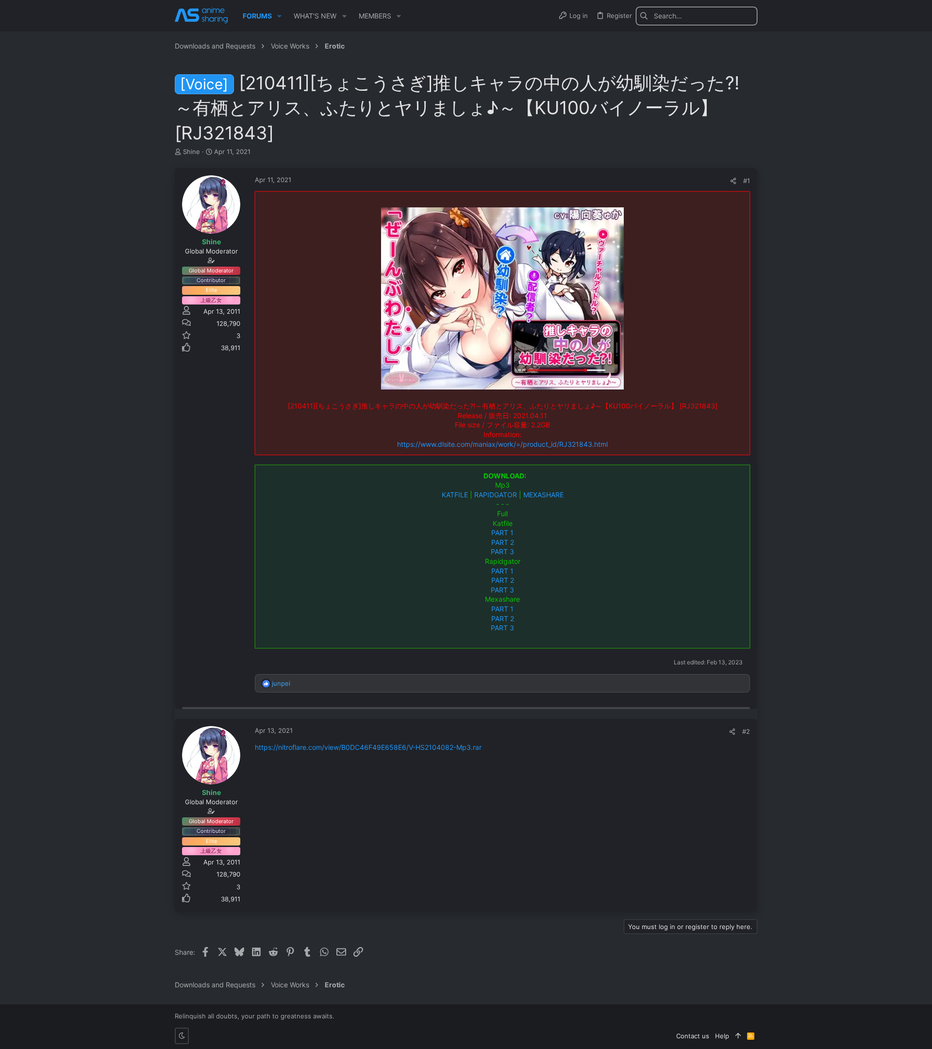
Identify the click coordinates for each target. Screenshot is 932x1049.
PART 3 (502, 551)
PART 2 (502, 542)
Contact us (692, 1036)
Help (722, 1036)
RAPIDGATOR (495, 495)
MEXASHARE (543, 495)
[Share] (733, 181)
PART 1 (502, 532)
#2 (746, 731)
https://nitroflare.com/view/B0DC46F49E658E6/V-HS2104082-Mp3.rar (368, 747)
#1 (746, 181)
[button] (279, 16)
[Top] (738, 1036)
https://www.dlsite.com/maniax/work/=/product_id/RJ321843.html (502, 444)
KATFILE (455, 495)
